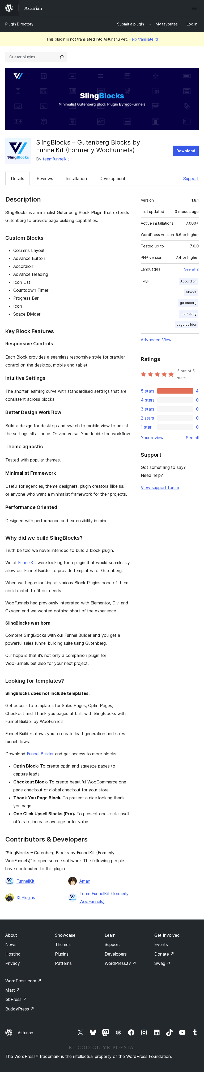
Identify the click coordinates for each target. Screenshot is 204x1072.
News (10, 944)
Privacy (12, 963)
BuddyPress (19, 1009)
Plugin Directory (19, 24)
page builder (186, 324)
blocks (191, 292)
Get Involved (167, 935)
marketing (189, 314)
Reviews (45, 178)
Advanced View (156, 339)
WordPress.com (23, 980)
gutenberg (188, 303)
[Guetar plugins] (61, 57)
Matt (12, 990)
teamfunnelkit (56, 159)
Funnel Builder (40, 753)
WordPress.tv (120, 963)
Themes (63, 944)
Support (191, 178)
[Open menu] (195, 8)
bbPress (16, 999)
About (11, 935)
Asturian (25, 1032)
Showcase (65, 935)
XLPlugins (25, 897)
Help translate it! (143, 39)
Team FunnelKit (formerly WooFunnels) (104, 897)
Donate (164, 954)
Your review (152, 437)
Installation (76, 178)
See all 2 (191, 269)
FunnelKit (27, 562)
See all (192, 437)
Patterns (63, 963)
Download (185, 151)
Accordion (188, 281)
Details (17, 178)
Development (112, 178)
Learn (110, 935)
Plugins (62, 954)
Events (161, 944)
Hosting (12, 954)
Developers (116, 954)
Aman (84, 881)
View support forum (160, 487)
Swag (162, 963)
